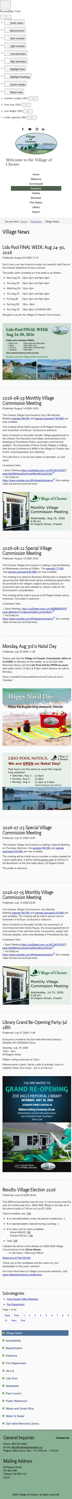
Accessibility (13, 1340)
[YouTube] (30, 129)
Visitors (36, 193)
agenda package (49, 418)
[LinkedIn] (43, 129)
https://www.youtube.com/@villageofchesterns (28, 480)
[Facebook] (24, 129)
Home (36, 174)
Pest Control (13, 1393)
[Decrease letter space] (29, 117)
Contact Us (62, 1438)
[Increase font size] (29, 105)
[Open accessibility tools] (5, 5)
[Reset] (3, 17)
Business (36, 197)
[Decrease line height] (25, 111)
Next (14, 1320)
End (23, 1320)
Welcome (36, 179)
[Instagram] (36, 129)
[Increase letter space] (34, 117)
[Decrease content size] (31, 98)
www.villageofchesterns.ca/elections (22, 1274)
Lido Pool (11, 1378)
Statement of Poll (17, 1257)
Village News (14, 1333)
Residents (36, 188)
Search (36, 211)
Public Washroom (16, 1401)
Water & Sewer (15, 1416)
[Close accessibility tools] (9, 17)
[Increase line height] (30, 111)
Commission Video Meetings (22, 1299)
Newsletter (12, 1386)
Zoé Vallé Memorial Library (22, 1423)
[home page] (36, 143)
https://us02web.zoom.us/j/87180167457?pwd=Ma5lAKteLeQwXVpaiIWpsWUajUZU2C (34, 471)
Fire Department (15, 1304)
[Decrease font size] (24, 105)
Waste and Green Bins (20, 1408)
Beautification (14, 1348)
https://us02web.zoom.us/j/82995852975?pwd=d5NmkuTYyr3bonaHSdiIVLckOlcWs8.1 (35, 610)
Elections (11, 1355)
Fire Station (36, 202)
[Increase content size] (36, 98)
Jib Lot (10, 1371)
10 (6, 1320)
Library (36, 207)
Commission (36, 183)
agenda (21, 418)
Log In (6, 1477)
